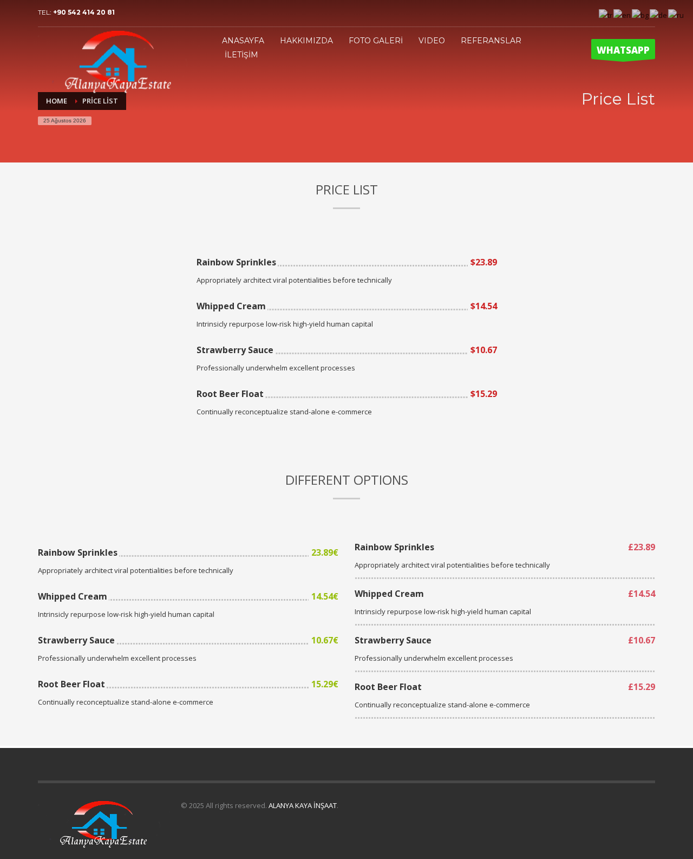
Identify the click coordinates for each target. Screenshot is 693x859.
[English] (622, 14)
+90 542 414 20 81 (84, 12)
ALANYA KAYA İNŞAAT (303, 805)
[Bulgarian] (641, 14)
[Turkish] (606, 14)
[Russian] (676, 14)
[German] (659, 14)
